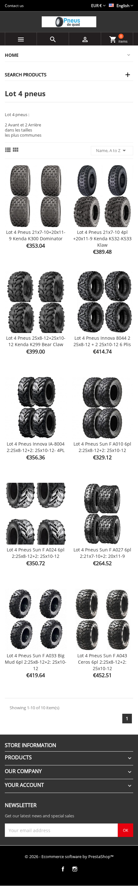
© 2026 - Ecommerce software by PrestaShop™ (69, 856)
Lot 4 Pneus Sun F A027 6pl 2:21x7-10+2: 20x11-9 (102, 553)
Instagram (74, 869)
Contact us (14, 5)
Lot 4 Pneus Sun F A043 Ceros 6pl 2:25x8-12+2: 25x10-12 (102, 661)
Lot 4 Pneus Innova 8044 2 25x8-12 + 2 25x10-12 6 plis (102, 341)
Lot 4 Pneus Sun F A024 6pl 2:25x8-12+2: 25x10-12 (36, 553)
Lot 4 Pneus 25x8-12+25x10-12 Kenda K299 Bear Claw (35, 341)
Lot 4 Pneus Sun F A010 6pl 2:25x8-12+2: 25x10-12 (102, 447)
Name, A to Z (112, 150)
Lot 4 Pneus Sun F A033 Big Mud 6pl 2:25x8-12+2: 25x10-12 (35, 661)
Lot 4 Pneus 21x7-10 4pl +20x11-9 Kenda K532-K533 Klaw (102, 238)
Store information (30, 745)
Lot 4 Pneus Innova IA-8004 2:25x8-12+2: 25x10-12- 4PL (36, 447)
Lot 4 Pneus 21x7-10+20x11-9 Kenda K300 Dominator (35, 235)
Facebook (62, 869)
